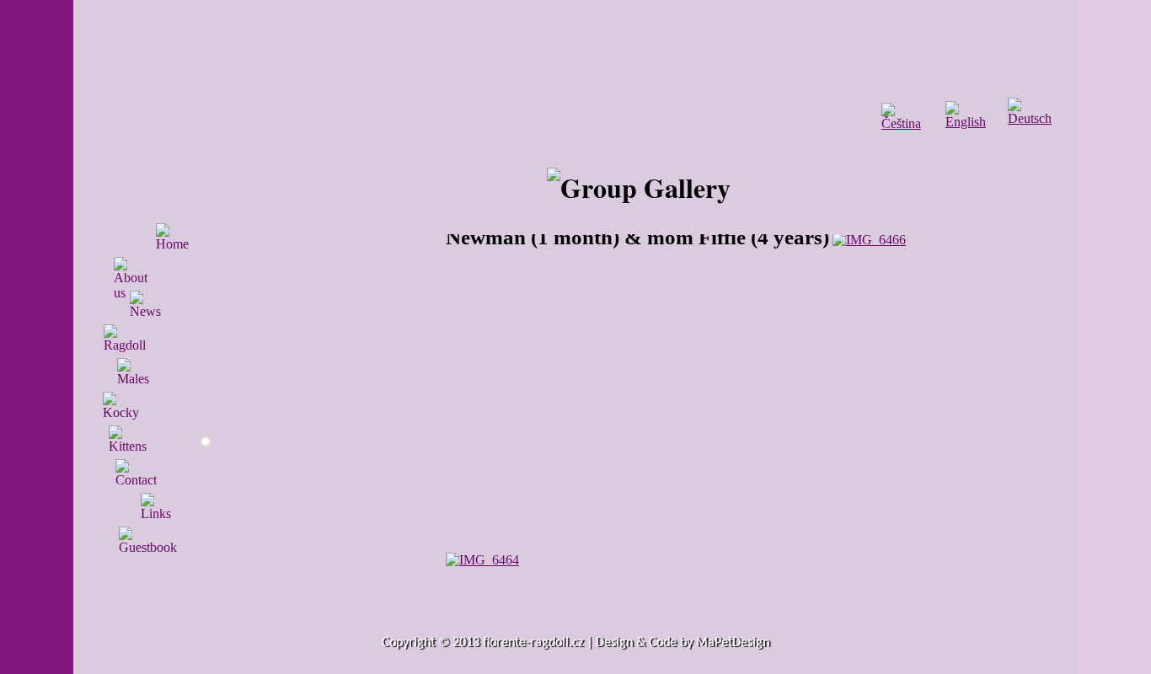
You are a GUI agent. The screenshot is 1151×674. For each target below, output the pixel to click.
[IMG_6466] (869, 240)
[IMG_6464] (482, 560)
